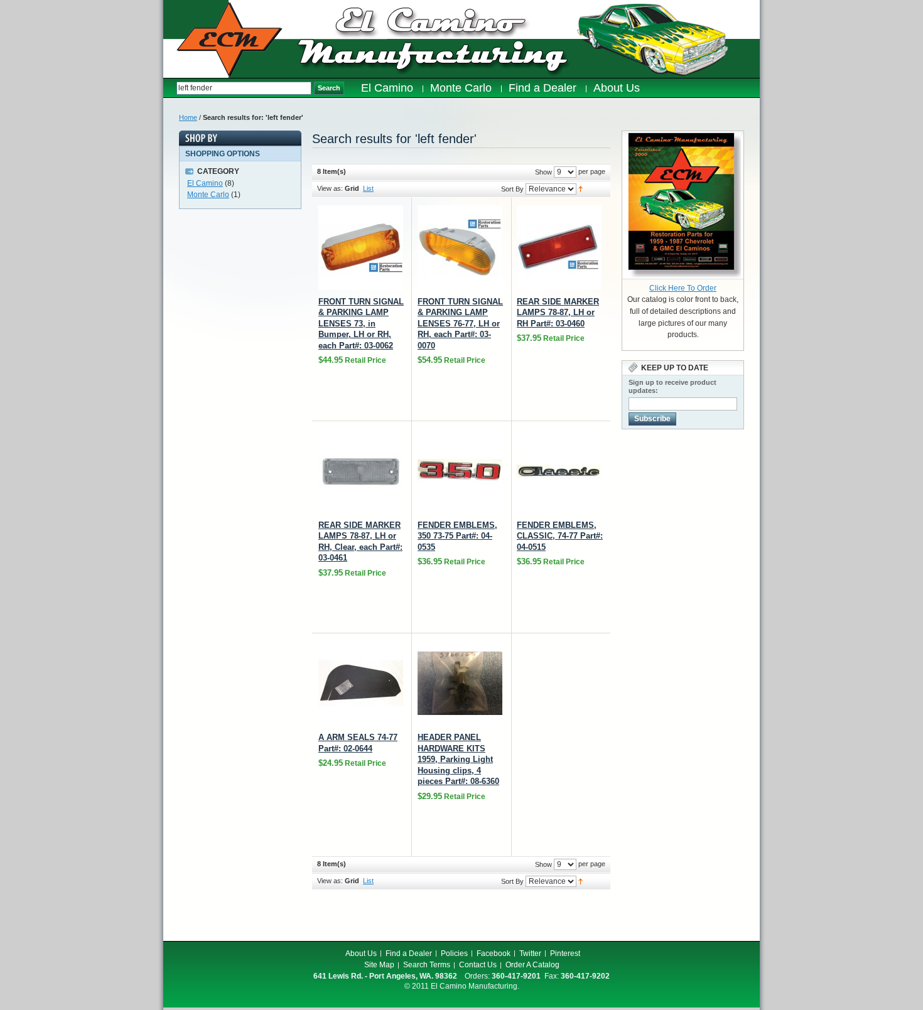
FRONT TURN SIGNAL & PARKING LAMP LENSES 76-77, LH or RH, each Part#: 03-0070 (460, 323)
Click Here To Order (682, 288)
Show (543, 172)
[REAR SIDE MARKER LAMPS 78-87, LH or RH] (559, 247)
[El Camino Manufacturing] (229, 39)
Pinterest (565, 953)
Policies (454, 953)
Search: (169, 88)
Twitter (530, 953)
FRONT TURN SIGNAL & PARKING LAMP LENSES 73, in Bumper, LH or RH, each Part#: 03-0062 (361, 323)
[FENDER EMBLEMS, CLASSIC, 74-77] (559, 471)
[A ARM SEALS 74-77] (360, 683)
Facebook (493, 953)
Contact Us (478, 964)
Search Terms (426, 964)
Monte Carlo (208, 194)
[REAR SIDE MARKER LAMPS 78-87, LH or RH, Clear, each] (360, 471)
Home (188, 117)
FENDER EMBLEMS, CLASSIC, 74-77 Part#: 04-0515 (560, 536)
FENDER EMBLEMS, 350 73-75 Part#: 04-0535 (457, 536)
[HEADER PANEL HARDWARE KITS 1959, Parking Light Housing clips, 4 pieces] (460, 683)
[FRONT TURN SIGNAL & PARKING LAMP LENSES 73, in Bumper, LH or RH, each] (360, 247)
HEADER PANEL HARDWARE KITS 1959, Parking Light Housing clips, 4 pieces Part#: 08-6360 (458, 759)
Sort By (512, 189)
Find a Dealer (409, 953)
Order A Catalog (532, 964)
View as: (330, 188)
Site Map (379, 964)
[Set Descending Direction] (580, 188)
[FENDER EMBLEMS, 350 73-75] (460, 471)
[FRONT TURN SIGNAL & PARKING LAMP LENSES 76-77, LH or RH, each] (460, 247)
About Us (361, 953)
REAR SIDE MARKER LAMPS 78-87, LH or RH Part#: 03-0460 (558, 312)
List (368, 188)
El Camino (205, 183)
